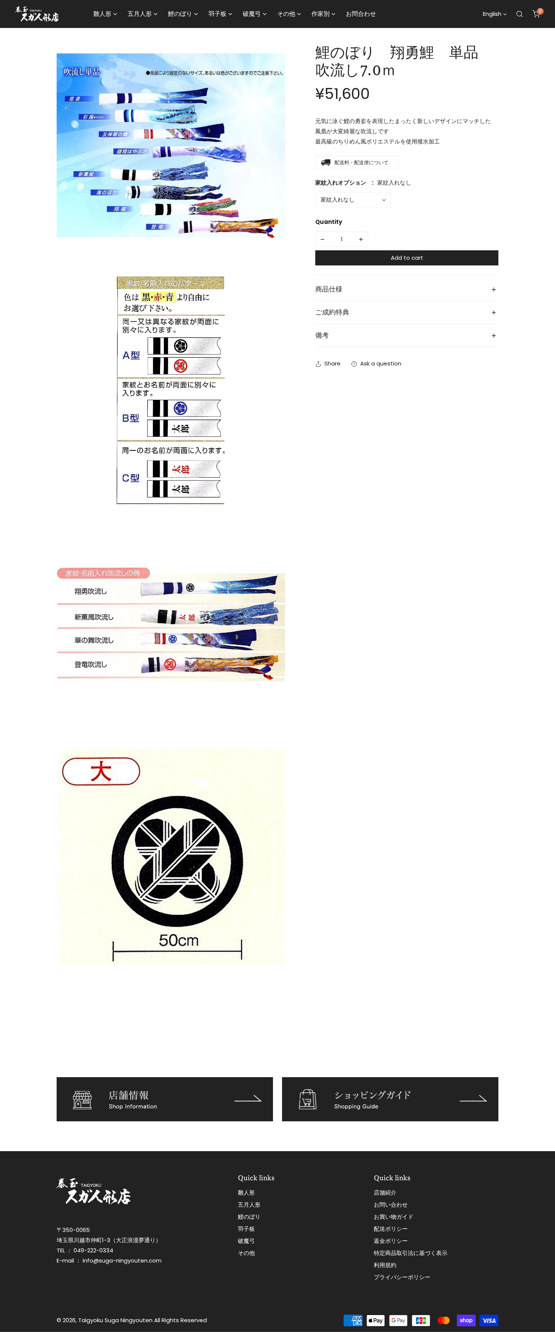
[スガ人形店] (37, 14)
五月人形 (249, 1205)
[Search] (519, 14)
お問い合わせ (391, 1205)
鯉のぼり (249, 1217)
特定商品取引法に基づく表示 (410, 1253)
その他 (246, 1253)
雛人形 (246, 1192)
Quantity (328, 222)
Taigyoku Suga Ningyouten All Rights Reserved (142, 1320)
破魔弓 (246, 1241)
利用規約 (385, 1265)
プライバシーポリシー (402, 1277)
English (492, 14)
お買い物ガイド (393, 1217)
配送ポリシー (391, 1229)
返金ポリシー (391, 1241)
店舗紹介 (385, 1192)
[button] (536, 14)
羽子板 (246, 1229)
